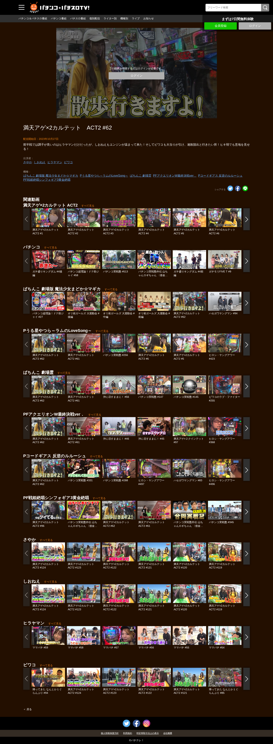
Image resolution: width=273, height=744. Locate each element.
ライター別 (110, 18)
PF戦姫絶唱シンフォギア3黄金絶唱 (46, 179)
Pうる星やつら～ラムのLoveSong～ (104, 175)
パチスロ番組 (78, 18)
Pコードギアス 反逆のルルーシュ (220, 175)
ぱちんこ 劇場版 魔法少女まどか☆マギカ (50, 175)
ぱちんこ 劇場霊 (140, 175)
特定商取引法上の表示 (147, 733)
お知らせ (148, 18)
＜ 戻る (27, 709)
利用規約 (127, 733)
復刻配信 (95, 18)
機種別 (124, 18)
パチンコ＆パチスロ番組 (33, 18)
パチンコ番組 (58, 18)
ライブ (136, 18)
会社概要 (167, 733)
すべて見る (87, 205)
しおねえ (40, 162)
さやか (27, 162)
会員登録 (221, 25)
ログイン (255, 25)
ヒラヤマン (54, 162)
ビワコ (68, 162)
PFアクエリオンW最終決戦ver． (174, 175)
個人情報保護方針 (110, 733)
